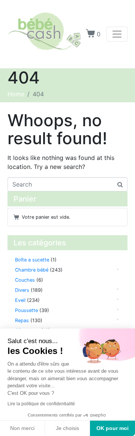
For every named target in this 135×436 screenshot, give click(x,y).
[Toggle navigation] (117, 34)
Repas (22, 320)
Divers (22, 290)
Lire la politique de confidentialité (41, 403)
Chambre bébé (31, 270)
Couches (25, 280)
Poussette (26, 310)
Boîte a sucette (32, 260)
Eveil (20, 300)
